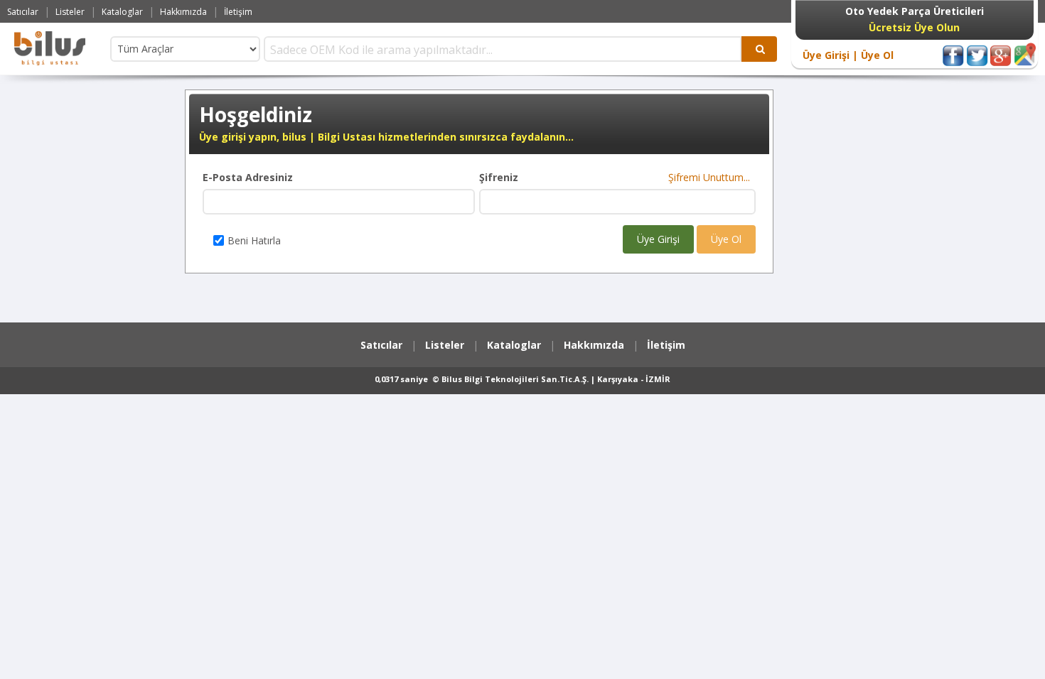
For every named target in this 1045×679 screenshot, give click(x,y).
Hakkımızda (183, 12)
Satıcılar (22, 12)
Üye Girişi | (830, 55)
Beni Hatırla (254, 240)
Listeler (70, 12)
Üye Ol (876, 55)
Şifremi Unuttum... (712, 177)
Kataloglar (122, 12)
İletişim (238, 12)
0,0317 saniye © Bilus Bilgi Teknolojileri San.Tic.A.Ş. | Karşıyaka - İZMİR (522, 379)
